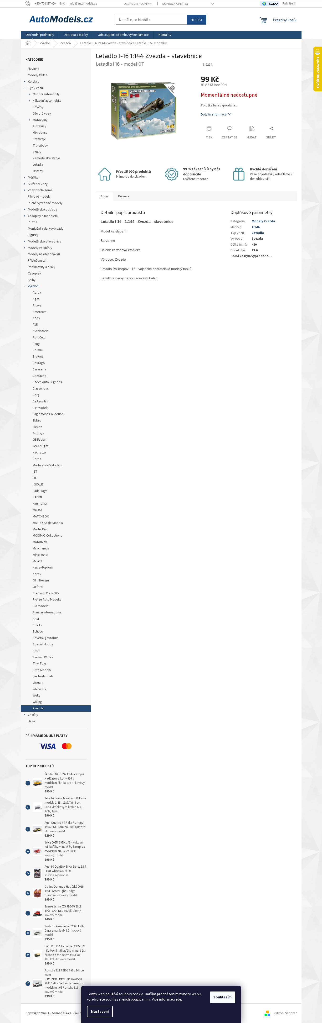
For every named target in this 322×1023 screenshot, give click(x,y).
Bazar (32, 721)
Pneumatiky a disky (41, 267)
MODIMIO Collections (47, 535)
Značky (33, 714)
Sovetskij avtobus (45, 638)
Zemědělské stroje (46, 158)
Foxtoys (38, 433)
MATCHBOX (41, 516)
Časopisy (34, 273)
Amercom (39, 312)
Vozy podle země (40, 190)
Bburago (39, 363)
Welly (36, 695)
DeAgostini (40, 401)
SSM (36, 619)
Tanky (37, 152)
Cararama (39, 369)
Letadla (38, 164)
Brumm (38, 350)
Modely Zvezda (263, 221)
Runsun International (47, 612)
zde (178, 999)
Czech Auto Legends (47, 382)
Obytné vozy (42, 113)
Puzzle (32, 222)
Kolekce (34, 81)
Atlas (36, 318)
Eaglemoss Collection (48, 414)
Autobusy (39, 126)
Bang (36, 344)
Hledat (196, 20)
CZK (272, 4)
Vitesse (38, 682)
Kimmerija (40, 503)
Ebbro (37, 420)
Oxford (38, 587)
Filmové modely (39, 196)
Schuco (38, 631)
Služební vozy (38, 184)
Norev (37, 574)
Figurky (33, 235)
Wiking (37, 702)
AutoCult (39, 337)
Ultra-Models (42, 670)
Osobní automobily (46, 94)
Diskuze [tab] (123, 196)
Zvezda (38, 708)
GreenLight (40, 446)
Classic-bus (41, 388)
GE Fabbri (39, 439)
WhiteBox (39, 689)
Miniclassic (40, 555)
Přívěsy (38, 107)
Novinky (33, 68)
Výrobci (33, 286)
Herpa (37, 459)
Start (36, 651)
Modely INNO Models (47, 465)
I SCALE (38, 484)
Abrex (37, 292)
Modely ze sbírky (40, 248)
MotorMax (40, 542)
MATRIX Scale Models (48, 523)
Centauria (39, 376)
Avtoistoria (40, 331)
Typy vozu (35, 88)
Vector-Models (43, 676)
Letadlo (258, 233)
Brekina (38, 356)
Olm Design (41, 580)
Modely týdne (37, 75)
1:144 (255, 227)
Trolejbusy (40, 145)
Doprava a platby (175, 4)
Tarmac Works (43, 657)
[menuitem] (40, 35)
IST (35, 471)
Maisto (37, 510)
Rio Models (40, 606)
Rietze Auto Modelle (47, 599)
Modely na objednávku (44, 254)
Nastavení (100, 1011)
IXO (35, 478)
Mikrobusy (40, 132)
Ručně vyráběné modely (45, 203)
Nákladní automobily (47, 100)
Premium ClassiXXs (46, 593)
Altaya (37, 305)
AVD (35, 324)
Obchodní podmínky (138, 4)
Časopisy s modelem (43, 216)
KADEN (37, 497)
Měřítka (33, 177)
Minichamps (41, 548)
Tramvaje (39, 139)
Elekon (37, 427)
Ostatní (38, 171)
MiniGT (37, 561)
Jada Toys (40, 491)
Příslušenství (37, 260)
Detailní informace (214, 114)
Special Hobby (43, 644)
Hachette (39, 452)
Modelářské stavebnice (44, 241)
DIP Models (40, 408)
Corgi (36, 395)
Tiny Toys (40, 663)
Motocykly (40, 120)
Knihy (32, 280)
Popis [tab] (105, 196)
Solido (37, 625)
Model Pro (40, 529)
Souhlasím (222, 997)
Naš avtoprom (43, 567)
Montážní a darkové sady (45, 228)
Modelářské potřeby (42, 209)
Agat (36, 299)
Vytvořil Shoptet (285, 1013)
